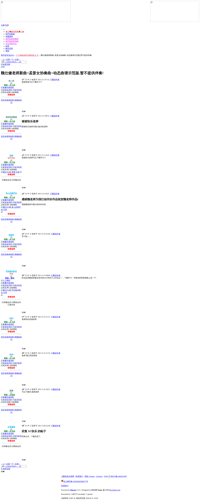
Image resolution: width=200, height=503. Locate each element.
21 (23, 80)
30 (23, 426)
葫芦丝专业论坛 (7, 55)
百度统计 (65, 486)
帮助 (7, 51)
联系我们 (79, 476)
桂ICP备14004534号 (119, 476)
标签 (7, 46)
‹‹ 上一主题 (5, 59)
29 (23, 389)
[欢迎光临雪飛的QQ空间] (21, 172)
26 (23, 275)
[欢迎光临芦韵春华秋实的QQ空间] (2, 295)
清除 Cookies (89, 476)
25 (23, 234)
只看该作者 (54, 80)
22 (23, 116)
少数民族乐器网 (67, 476)
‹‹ (5, 62)
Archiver (99, 476)
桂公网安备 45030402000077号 (75, 481)
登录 (7, 25)
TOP (24, 111)
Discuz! (73, 490)
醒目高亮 (9, 49)
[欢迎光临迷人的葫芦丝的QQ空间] (2, 212)
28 (23, 353)
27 (23, 317)
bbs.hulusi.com (114, 490)
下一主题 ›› (15, 59)
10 (15, 62)
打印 (3, 67)
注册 (3, 25)
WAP (106, 476)
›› (16, 62)
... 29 (19, 62)
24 (23, 194)
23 (23, 155)
